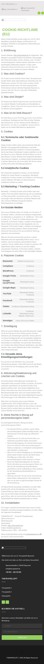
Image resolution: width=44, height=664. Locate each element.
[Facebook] (39, 13)
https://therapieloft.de (21, 55)
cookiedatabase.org (32, 534)
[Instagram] (42, 13)
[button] (40, 21)
